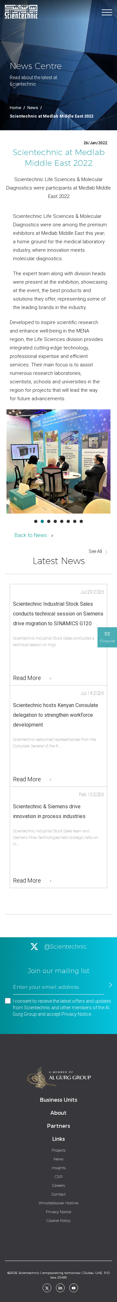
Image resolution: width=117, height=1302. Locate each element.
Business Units (58, 1100)
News (32, 107)
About (58, 1113)
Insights (59, 1167)
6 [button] (68, 521)
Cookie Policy (58, 1220)
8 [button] (81, 521)
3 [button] (48, 521)
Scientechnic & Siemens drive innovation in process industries (49, 811)
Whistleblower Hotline (58, 1203)
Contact (58, 1194)
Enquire (107, 641)
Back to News (31, 535)
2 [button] (42, 521)
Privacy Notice (76, 1014)
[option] (58, 461)
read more (27, 677)
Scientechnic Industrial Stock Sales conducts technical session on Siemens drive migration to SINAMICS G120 (58, 614)
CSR (59, 1176)
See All (95, 551)
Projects (59, 1150)
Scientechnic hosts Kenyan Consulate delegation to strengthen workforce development (55, 715)
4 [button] (55, 521)
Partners (58, 1126)
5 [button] (61, 521)
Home (15, 107)
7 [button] (74, 521)
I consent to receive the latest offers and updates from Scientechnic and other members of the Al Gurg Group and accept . (62, 1007)
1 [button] (35, 521)
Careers (58, 1185)
